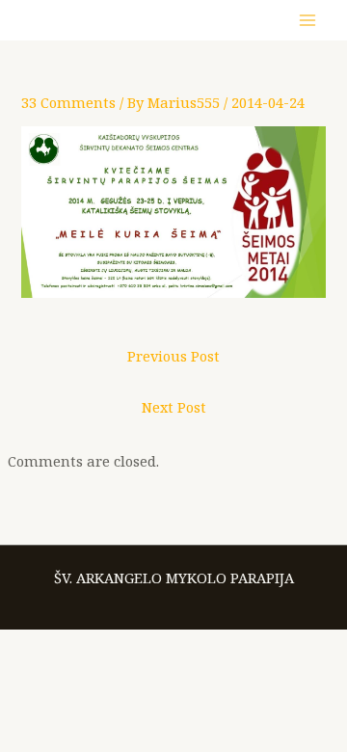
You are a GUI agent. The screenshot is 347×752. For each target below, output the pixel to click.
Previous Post (173, 355)
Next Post (174, 406)
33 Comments (68, 102)
